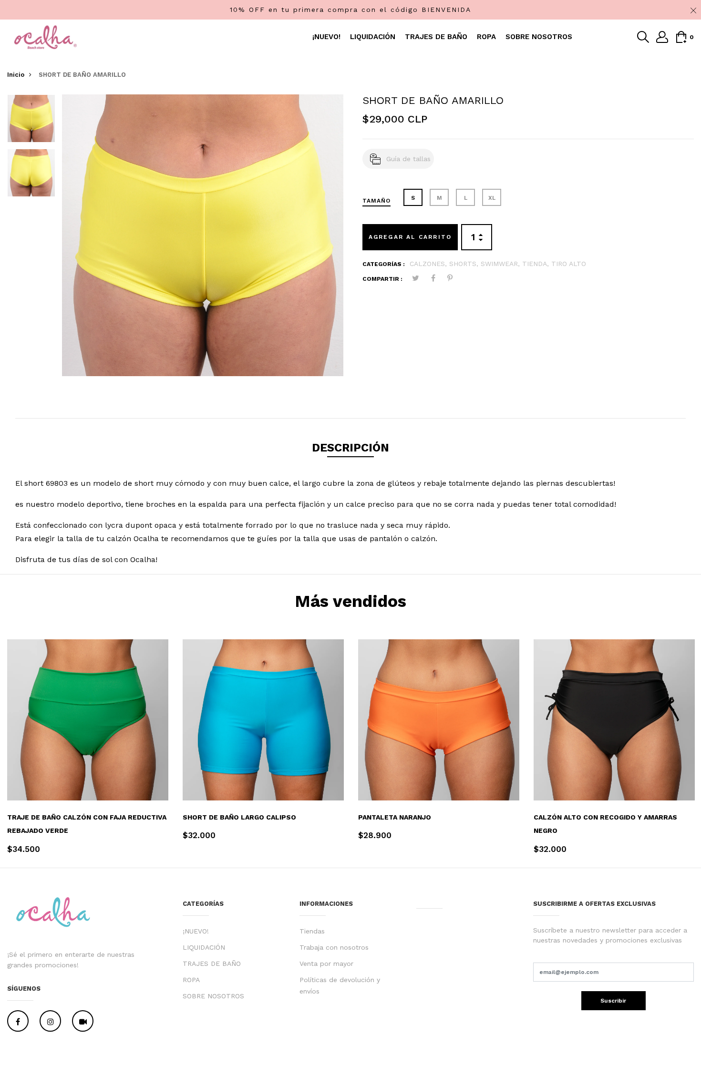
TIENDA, (536, 263)
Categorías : (383, 264)
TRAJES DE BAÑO (436, 36)
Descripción (350, 447)
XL (491, 198)
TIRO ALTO (568, 263)
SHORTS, (465, 263)
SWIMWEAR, (501, 263)
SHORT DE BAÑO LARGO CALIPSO (239, 817)
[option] (31, 121)
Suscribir (613, 1000)
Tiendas (312, 931)
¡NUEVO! (326, 36)
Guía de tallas (408, 159)
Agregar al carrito (410, 237)
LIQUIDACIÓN (372, 36)
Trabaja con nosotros (334, 947)
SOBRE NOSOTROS (538, 36)
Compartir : (382, 279)
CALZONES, (429, 263)
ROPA (486, 36)
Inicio (15, 74)
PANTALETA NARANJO (394, 817)
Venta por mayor (326, 963)
